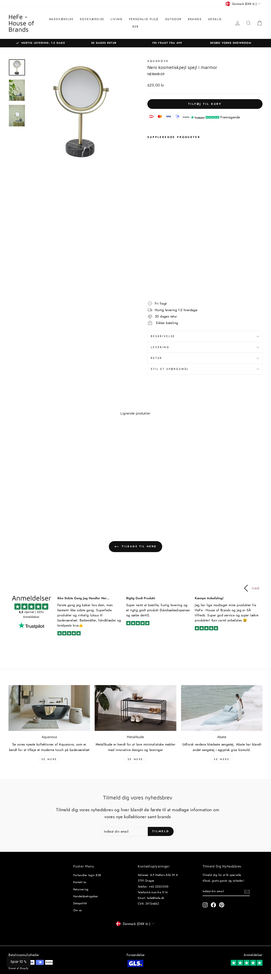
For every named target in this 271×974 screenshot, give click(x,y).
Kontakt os (79, 882)
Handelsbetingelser (85, 896)
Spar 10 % (19, 961)
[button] (255, 588)
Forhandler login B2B (87, 875)
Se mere (49, 759)
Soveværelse (92, 19)
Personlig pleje (144, 19)
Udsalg (215, 19)
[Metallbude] (135, 708)
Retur (156, 358)
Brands (195, 19)
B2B (136, 27)
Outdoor (173, 19)
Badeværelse (61, 19)
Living (117, 19)
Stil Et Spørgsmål (170, 369)
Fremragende (230, 117)
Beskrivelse (163, 336)
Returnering (80, 889)
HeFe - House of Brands (21, 23)
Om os (77, 910)
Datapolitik (80, 903)
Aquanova (158, 61)
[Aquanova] (49, 708)
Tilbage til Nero (138, 546)
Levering (160, 347)
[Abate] (222, 708)
